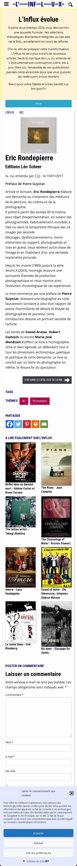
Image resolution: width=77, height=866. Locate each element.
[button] (71, 793)
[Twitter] (18, 424)
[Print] (35, 424)
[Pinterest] (27, 424)
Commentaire (14, 694)
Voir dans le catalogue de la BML (43, 379)
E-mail (10, 756)
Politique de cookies (37, 861)
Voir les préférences (38, 853)
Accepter (38, 833)
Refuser (39, 843)
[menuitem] (12, 112)
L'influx (9, 112)
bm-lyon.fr (38, 89)
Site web (10, 771)
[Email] (44, 424)
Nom (9, 742)
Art (21, 112)
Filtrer (38, 103)
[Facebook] (10, 424)
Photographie (40, 401)
